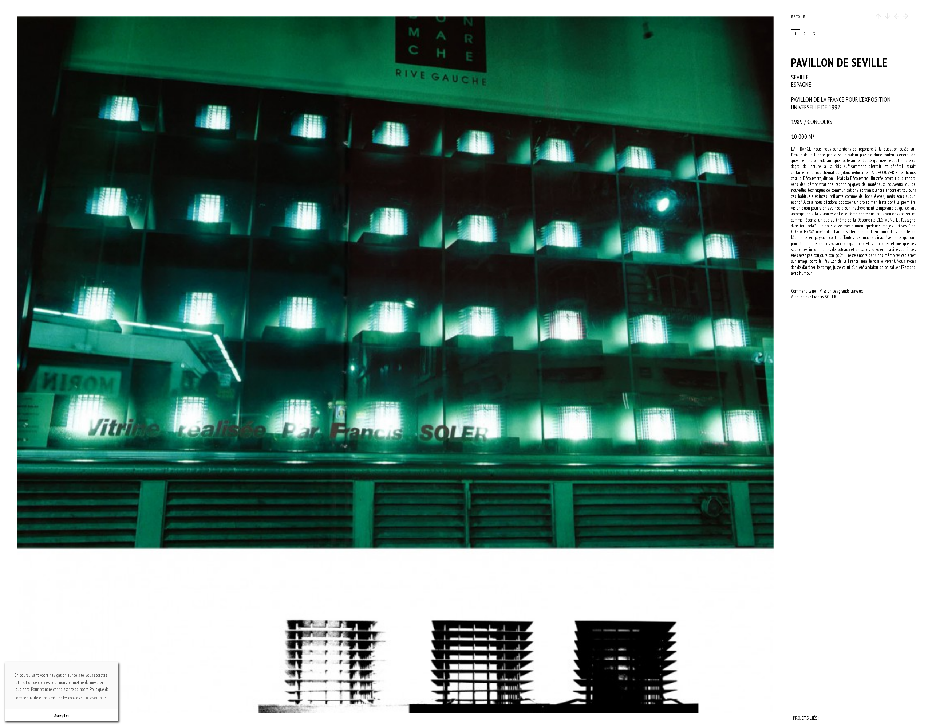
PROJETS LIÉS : (806, 718)
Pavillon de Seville (839, 62)
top (399, 85)
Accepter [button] (61, 715)
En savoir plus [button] (95, 698)
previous (130, 365)
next (514, 365)
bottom (399, 645)
